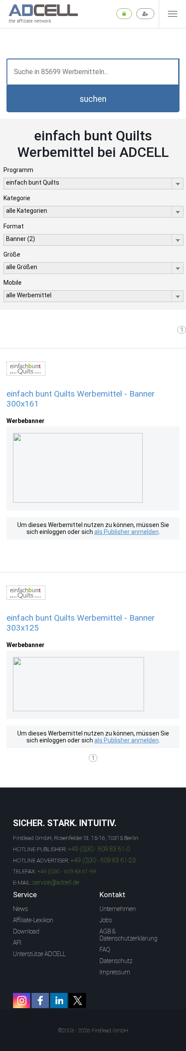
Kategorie (16, 198)
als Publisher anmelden (126, 531)
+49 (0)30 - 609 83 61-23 (103, 860)
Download (26, 931)
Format (13, 226)
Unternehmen (117, 908)
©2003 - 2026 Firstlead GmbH (93, 1031)
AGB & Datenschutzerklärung (128, 935)
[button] (93, 98)
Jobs (105, 920)
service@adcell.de (55, 882)
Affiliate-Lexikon (33, 920)
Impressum (114, 972)
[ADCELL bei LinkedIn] (58, 1000)
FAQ (104, 949)
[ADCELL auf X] (77, 1000)
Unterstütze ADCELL (39, 953)
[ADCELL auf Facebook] (40, 1000)
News (20, 908)
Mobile (12, 282)
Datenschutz (115, 960)
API (17, 942)
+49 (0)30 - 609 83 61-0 (99, 849)
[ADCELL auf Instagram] (21, 1000)
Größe (11, 254)
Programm (18, 169)
